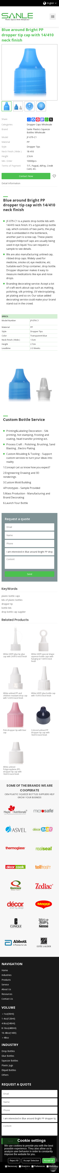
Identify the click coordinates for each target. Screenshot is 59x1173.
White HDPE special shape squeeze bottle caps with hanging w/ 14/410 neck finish (42, 658)
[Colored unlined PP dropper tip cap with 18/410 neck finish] (43, 715)
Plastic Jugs (7, 1065)
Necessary (12, 1166)
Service (5, 984)
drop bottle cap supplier (14, 611)
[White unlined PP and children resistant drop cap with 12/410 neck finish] (15, 678)
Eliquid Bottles (9, 1070)
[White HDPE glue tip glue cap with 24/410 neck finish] (15, 638)
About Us (6, 989)
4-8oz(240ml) (8, 1023)
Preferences (39, 1166)
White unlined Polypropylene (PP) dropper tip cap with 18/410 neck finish (12, 770)
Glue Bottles (8, 1055)
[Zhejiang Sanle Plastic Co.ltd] (17, 16)
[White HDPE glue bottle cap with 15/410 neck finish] (43, 678)
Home (5, 970)
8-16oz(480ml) (9, 1028)
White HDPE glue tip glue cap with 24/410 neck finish (15, 655)
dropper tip (7, 603)
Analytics (25, 1166)
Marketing (53, 1166)
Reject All (14, 1160)
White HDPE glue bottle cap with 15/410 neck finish (43, 694)
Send (29, 574)
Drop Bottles (8, 1051)
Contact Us (7, 998)
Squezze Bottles (10, 1060)
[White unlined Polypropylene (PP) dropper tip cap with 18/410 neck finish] (15, 751)
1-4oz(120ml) (8, 1018)
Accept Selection (31, 1160)
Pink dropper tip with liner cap (14, 731)
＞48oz (5, 1037)
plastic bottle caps (11, 595)
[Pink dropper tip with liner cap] (15, 715)
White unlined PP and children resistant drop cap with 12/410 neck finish (15, 695)
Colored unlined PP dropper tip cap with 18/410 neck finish (40, 732)
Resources (7, 994)
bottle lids (6, 607)
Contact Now (26, 176)
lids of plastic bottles (12, 599)
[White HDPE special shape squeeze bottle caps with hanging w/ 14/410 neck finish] (43, 638)
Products (6, 979)
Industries (6, 974)
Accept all (48, 1160)
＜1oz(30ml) (8, 1013)
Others (5, 1074)
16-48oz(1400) (9, 1032)
